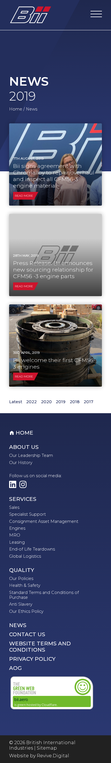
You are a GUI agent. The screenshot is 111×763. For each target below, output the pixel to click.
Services (22, 499)
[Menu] (96, 15)
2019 (60, 401)
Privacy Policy (32, 659)
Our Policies (21, 578)
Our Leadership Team (31, 455)
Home (15, 109)
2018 (75, 401)
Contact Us (27, 634)
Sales (14, 507)
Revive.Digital (53, 755)
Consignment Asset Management (43, 521)
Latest (15, 401)
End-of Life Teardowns (32, 549)
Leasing (17, 542)
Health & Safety (24, 585)
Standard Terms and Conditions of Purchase (44, 595)
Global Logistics (25, 556)
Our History (20, 462)
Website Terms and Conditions (40, 646)
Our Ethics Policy (26, 611)
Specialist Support (27, 514)
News (17, 625)
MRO (14, 535)
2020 (46, 401)
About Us (24, 447)
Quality (21, 570)
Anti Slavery (20, 604)
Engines (17, 528)
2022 (31, 401)
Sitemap (47, 748)
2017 (88, 401)
